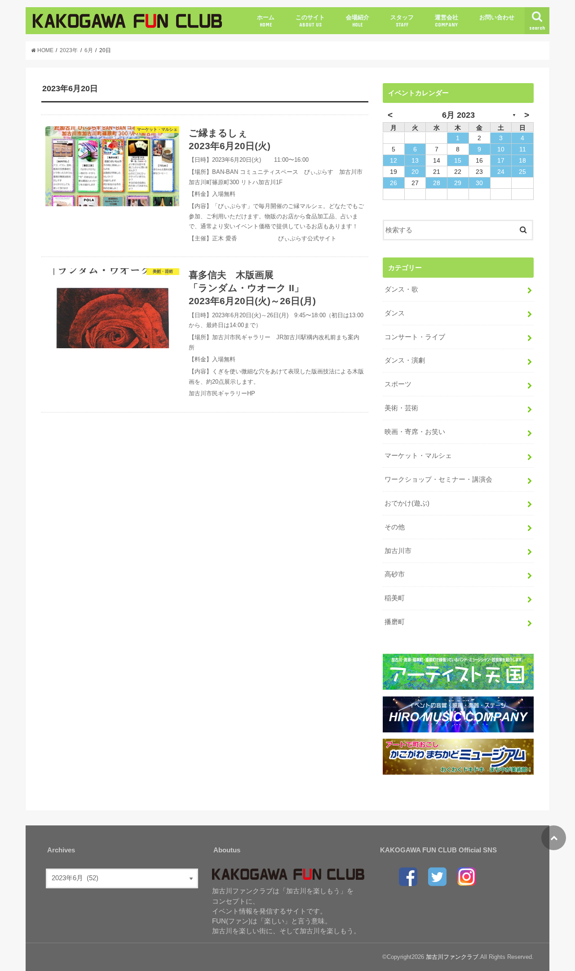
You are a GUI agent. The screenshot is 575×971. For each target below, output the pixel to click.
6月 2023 (458, 115)
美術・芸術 (401, 408)
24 (500, 171)
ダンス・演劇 (405, 360)
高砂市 (395, 574)
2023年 (69, 50)
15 (457, 160)
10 (500, 149)
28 (436, 182)
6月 (88, 50)
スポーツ (398, 384)
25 (522, 171)
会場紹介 (357, 20)
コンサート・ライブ (415, 337)
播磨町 (395, 621)
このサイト (310, 20)
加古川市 (398, 550)
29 (457, 182)
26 (393, 182)
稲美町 (395, 598)
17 (500, 160)
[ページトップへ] (553, 837)
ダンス (395, 313)
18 (522, 160)
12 (393, 160)
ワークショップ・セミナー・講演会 (438, 479)
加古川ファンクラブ (452, 956)
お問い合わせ (496, 17)
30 (479, 182)
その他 (395, 527)
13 (415, 160)
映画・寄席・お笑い (415, 431)
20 (415, 171)
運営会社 (446, 20)
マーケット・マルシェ (418, 455)
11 (522, 149)
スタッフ (402, 20)
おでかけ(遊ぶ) (407, 503)
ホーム (265, 20)
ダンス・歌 (401, 289)
